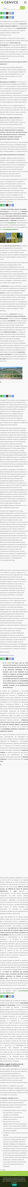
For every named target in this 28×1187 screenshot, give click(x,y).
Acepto (14, 1184)
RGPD (24, 1148)
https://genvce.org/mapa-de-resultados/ (16, 1128)
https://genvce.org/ (5, 35)
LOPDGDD (19, 1148)
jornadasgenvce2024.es (11, 229)
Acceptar (2, 1169)
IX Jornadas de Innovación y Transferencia (12, 572)
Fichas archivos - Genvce (7, 655)
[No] (26, 1181)
